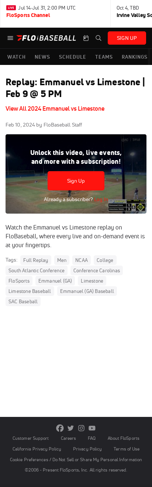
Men (62, 260)
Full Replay (35, 260)
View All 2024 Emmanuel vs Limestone (55, 108)
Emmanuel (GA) (55, 281)
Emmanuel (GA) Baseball (87, 291)
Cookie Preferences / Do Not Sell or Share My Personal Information (76, 459)
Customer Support (31, 438)
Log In (100, 199)
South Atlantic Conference (36, 270)
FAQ (92, 438)
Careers (68, 438)
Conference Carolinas (96, 270)
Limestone (92, 281)
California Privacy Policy (37, 449)
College (105, 260)
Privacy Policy (87, 449)
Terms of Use (126, 449)
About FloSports (123, 438)
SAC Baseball (23, 301)
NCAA (81, 260)
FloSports (19, 281)
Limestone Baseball (29, 291)
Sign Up (76, 180)
